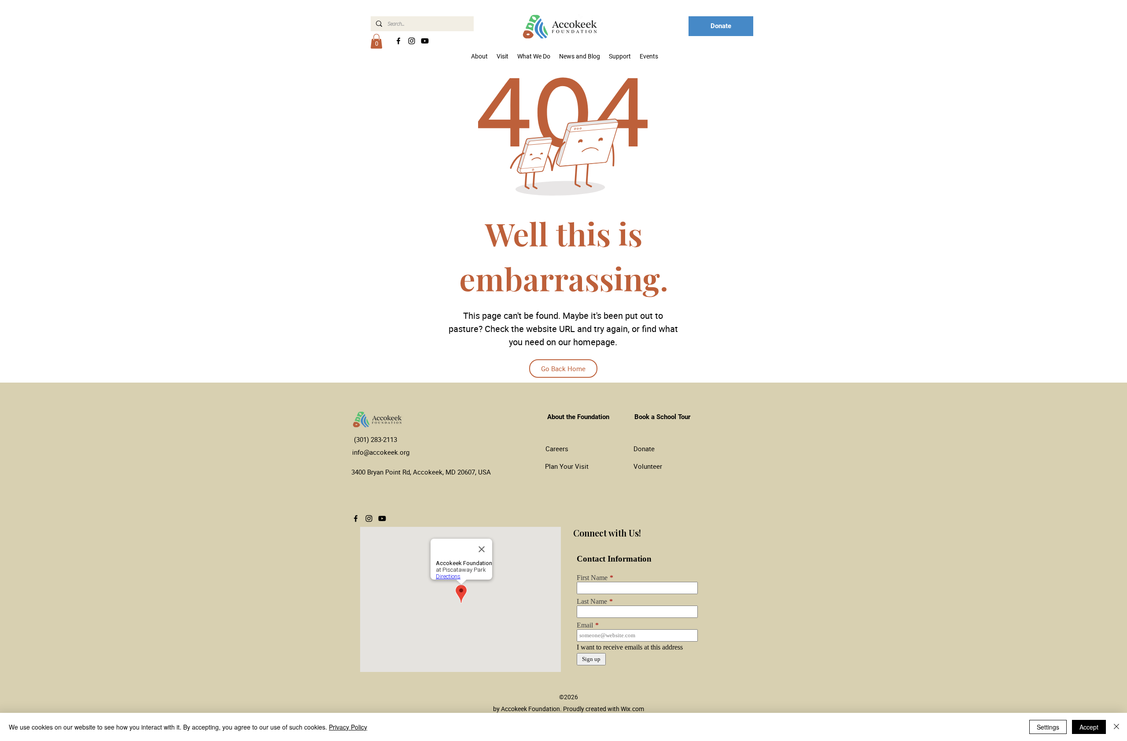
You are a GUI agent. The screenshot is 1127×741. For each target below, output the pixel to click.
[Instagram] (411, 41)
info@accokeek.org (380, 452)
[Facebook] (398, 41)
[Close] (1116, 727)
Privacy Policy (348, 727)
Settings (1048, 727)
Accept (1088, 727)
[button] (376, 41)
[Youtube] (424, 41)
